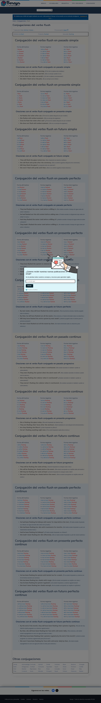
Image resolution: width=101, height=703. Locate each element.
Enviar (29, 285)
